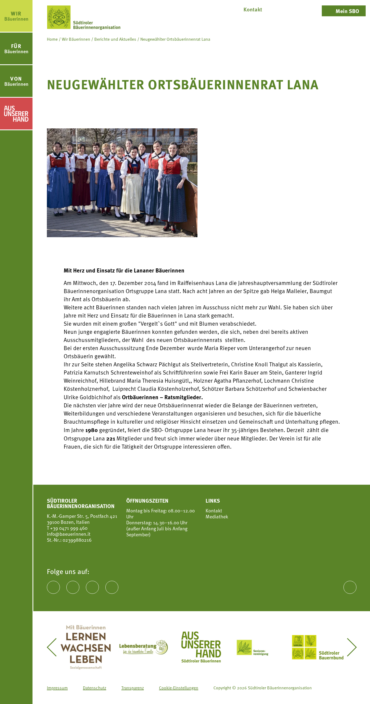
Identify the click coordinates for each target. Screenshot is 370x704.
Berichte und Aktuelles (115, 39)
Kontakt (214, 510)
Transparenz (132, 687)
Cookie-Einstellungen (178, 687)
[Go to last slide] (55, 647)
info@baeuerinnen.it (68, 533)
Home (52, 39)
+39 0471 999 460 (68, 527)
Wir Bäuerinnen (76, 39)
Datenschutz (94, 687)
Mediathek (217, 516)
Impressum (57, 687)
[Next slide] (347, 647)
